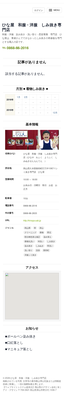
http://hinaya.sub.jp (32, 220)
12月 (55, 112)
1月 (18, 96)
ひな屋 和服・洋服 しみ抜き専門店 (32, 27)
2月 (26, 96)
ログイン (38, 10)
